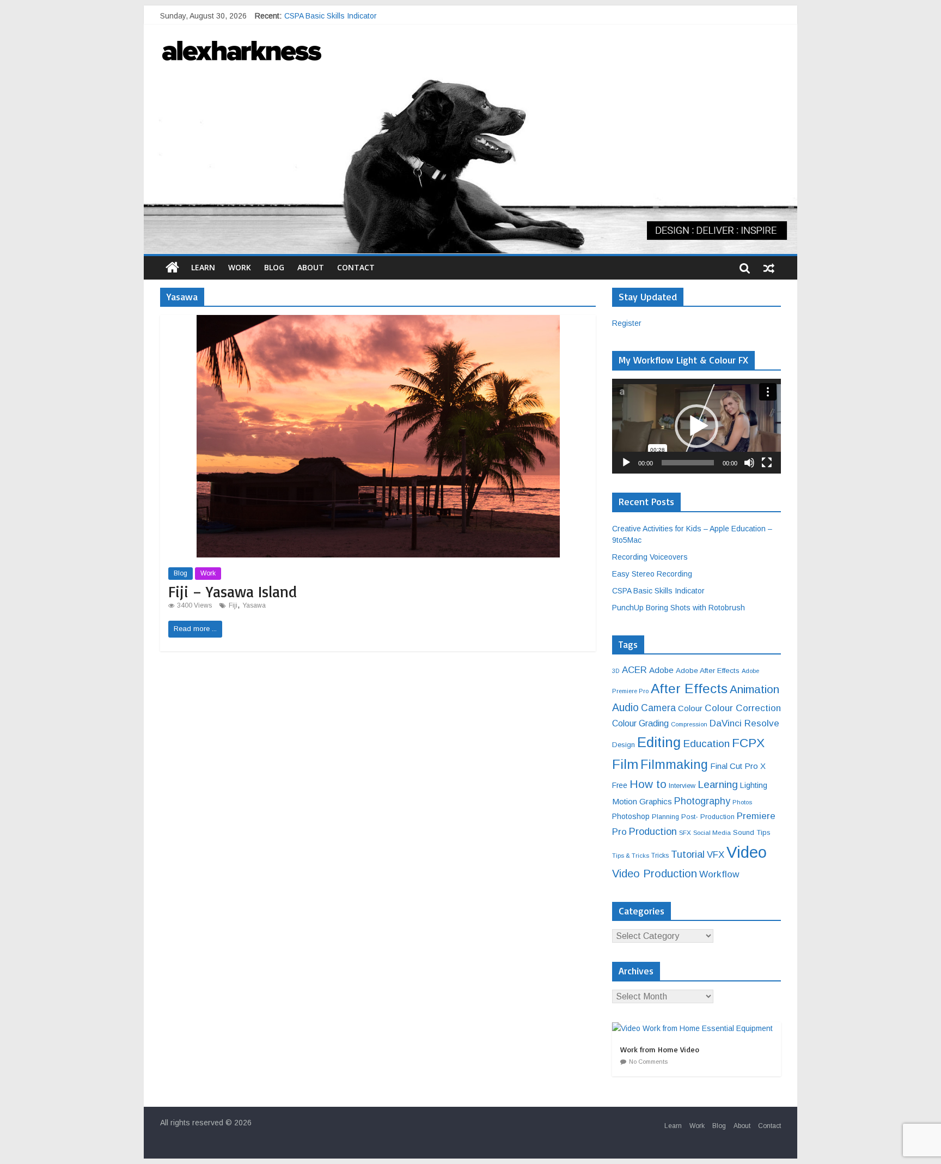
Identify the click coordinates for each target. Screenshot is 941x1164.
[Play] (626, 462)
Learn (203, 267)
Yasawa (254, 605)
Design (623, 745)
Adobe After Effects (708, 670)
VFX (715, 855)
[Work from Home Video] (695, 1028)
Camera (658, 707)
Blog (274, 267)
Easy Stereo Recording (324, 15)
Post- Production (708, 817)
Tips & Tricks (630, 855)
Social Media (712, 832)
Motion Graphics (642, 801)
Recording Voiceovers (650, 557)
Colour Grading (640, 723)
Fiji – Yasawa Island (232, 591)
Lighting (753, 785)
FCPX (748, 743)
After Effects (689, 688)
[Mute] (749, 462)
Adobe (661, 670)
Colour (690, 708)
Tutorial (688, 854)
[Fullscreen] (766, 462)
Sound (743, 832)
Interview (682, 786)
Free (619, 785)
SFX (685, 832)
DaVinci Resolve (744, 723)
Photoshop (631, 816)
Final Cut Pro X (738, 766)
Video (746, 852)
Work (239, 267)
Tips (763, 832)
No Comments (648, 1061)
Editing (659, 742)
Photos (742, 802)
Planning (665, 817)
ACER (634, 670)
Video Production (654, 874)
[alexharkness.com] (470, 160)
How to (648, 784)
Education (706, 743)
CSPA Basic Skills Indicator (658, 590)
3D (616, 671)
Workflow (719, 874)
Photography (702, 801)
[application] (696, 426)
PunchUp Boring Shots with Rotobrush (678, 607)
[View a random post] (769, 267)
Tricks (660, 855)
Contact (356, 267)
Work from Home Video (659, 1049)
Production (653, 831)
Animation (754, 689)
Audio (625, 707)
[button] (696, 426)
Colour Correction (743, 707)
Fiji (233, 605)
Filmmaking (674, 764)
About (310, 267)
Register (626, 323)
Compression (689, 724)
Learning (718, 784)
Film (625, 764)
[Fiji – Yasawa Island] (378, 321)
